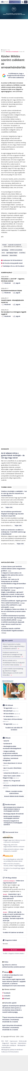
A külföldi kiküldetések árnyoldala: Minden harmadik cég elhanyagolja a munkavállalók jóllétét (13, 618)
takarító (6, 741)
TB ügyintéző (11, 708)
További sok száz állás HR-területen (14, 729)
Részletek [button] (7, 283)
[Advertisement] (14, 384)
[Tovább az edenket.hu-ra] (14, 836)
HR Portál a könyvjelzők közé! (12, 263)
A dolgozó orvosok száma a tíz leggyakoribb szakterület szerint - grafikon (12, 575)
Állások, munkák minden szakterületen (14, 792)
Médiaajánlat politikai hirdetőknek (12, 1049)
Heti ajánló (9, 640)
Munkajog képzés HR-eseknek (14, 814)
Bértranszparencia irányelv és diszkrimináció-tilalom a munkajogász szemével (14, 809)
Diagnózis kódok (11, 940)
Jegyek (18, 283)
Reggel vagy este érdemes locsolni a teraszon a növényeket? (14, 841)
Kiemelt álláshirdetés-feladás (14, 796)
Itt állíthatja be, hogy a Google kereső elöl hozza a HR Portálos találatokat (16, 75)
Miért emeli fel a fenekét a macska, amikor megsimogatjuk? (14, 864)
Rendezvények (10, 805)
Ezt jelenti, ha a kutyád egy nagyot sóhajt (14, 869)
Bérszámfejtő (11, 711)
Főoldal (4, 245)
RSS (2, 1041)
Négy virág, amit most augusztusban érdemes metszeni (14, 845)
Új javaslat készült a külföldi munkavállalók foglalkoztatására (12, 630)
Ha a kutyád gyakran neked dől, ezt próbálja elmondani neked (13, 860)
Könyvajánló (8, 972)
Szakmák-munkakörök (14, 245)
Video (6, 962)
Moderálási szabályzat (9, 1045)
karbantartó (8, 743)
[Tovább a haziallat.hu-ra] (14, 856)
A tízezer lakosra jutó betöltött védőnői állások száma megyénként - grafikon (13, 569)
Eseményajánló (6, 272)
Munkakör (5, 449)
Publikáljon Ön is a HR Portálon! (13, 266)
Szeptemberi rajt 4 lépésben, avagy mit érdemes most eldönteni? (13, 896)
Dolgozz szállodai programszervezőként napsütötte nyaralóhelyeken (12, 753)
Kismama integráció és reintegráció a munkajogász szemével (13, 822)
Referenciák (23, 1041)
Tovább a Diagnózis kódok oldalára (13, 953)
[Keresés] (22, 2)
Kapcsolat (13, 1043)
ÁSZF (6, 1041)
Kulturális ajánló (10, 1003)
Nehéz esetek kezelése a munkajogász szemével (12, 817)
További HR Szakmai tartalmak (13, 932)
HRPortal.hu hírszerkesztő (12, 51)
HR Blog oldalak (11, 878)
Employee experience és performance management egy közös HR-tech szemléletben (13, 654)
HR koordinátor (12, 713)
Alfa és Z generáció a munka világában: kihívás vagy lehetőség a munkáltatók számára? (13, 646)
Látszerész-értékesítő (14, 773)
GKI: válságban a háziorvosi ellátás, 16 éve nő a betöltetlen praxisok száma (14, 611)
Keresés (5, 944)
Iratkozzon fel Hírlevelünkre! (12, 260)
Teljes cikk (8, 507)
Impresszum (14, 1041)
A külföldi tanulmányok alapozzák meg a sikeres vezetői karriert (12, 624)
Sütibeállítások (5, 1047)
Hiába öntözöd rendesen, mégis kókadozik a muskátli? (13, 850)
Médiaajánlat (22, 1045)
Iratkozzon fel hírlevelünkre (10, 1052)
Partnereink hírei (12, 832)
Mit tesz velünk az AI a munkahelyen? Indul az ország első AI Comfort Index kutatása (13, 663)
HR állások (9, 705)
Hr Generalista (11, 716)
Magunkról (5, 1043)
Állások (8, 738)
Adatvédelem (22, 1043)
